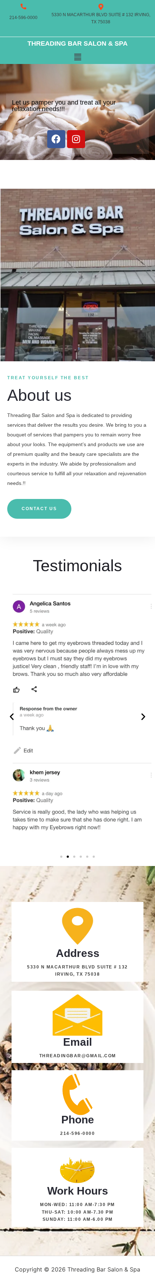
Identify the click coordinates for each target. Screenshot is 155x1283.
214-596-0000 (77, 1133)
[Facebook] (56, 139)
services (16, 425)
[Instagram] (76, 139)
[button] (77, 57)
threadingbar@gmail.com (77, 1055)
